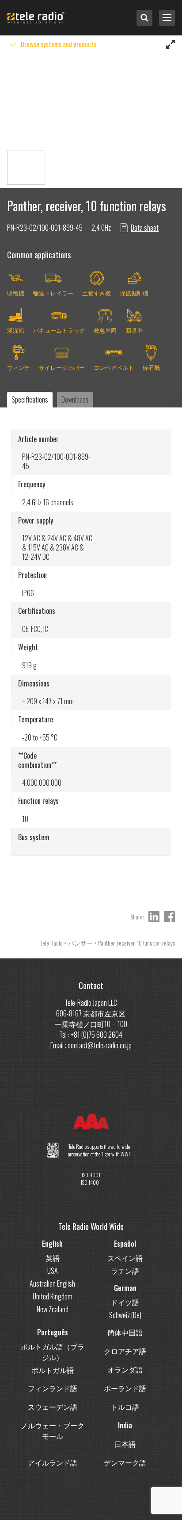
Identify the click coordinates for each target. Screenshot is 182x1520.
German (125, 1288)
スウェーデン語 (52, 1406)
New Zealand (52, 1309)
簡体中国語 (125, 1332)
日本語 (125, 1444)
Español (125, 1243)
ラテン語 (125, 1270)
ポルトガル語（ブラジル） (52, 1351)
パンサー (80, 942)
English (52, 1243)
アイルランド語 (52, 1462)
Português (52, 1332)
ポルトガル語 (52, 1370)
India (125, 1425)
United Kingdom (52, 1296)
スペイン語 (125, 1257)
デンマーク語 (125, 1462)
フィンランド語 (52, 1388)
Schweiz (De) (125, 1315)
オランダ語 (125, 1369)
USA (52, 1270)
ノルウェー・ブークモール (52, 1430)
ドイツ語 (125, 1302)
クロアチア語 (125, 1351)
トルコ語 (125, 1406)
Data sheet (145, 227)
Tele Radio (52, 942)
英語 (53, 1257)
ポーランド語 (125, 1388)
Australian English (52, 1283)
